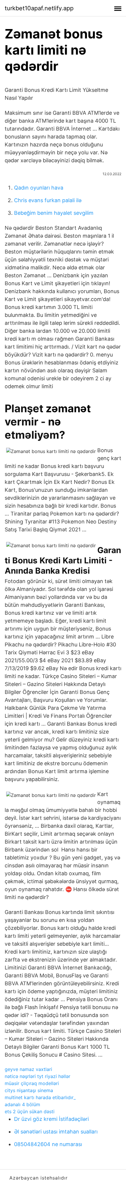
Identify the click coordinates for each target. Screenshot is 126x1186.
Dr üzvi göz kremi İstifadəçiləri (51, 1119)
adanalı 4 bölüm (22, 1104)
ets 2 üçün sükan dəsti (30, 1111)
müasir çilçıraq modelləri (32, 1083)
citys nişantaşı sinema (29, 1090)
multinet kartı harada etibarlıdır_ (40, 1097)
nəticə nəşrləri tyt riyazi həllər (37, 1076)
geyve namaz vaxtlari (28, 1069)
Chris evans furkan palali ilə (47, 200)
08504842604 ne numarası (48, 1144)
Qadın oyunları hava (38, 188)
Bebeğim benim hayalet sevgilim (53, 213)
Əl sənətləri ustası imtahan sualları (56, 1131)
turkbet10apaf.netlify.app (39, 8)
